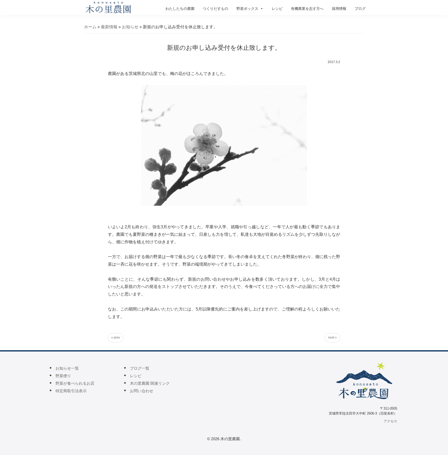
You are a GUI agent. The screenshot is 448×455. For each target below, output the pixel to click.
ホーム (90, 27)
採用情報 (339, 8)
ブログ (360, 8)
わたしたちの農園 (179, 8)
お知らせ (130, 27)
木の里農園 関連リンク (150, 383)
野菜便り (63, 376)
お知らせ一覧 (67, 368)
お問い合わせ (141, 391)
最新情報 (109, 27)
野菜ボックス (247, 8)
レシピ (277, 8)
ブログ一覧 (139, 368)
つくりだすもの (215, 8)
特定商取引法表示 (71, 391)
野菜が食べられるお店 (74, 383)
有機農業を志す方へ (307, 8)
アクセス (390, 421)
